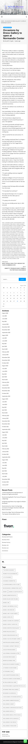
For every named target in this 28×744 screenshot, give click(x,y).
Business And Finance (7, 537)
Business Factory (6, 542)
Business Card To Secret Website (10, 613)
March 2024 (4, 379)
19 (10, 298)
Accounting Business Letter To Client (11, 584)
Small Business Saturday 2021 (15, 251)
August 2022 (5, 432)
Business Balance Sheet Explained (10, 599)
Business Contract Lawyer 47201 (10, 624)
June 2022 (4, 437)
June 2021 (4, 465)
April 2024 (4, 377)
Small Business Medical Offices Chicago (12, 715)
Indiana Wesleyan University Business (11, 664)
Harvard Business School (15, 244)
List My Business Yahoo (8, 671)
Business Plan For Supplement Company (12, 638)
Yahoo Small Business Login (13, 258)
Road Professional (19, 178)
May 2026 (4, 321)
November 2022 (6, 424)
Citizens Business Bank (10, 240)
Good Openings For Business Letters (11, 653)
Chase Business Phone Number (12, 238)
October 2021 (5, 454)
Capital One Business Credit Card (13, 234)
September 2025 (6, 332)
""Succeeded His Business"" (9, 570)
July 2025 (4, 338)
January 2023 (5, 418)
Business (5, 591)
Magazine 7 (15, 741)
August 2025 (5, 335)
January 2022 (5, 451)
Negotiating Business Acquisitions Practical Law (14, 686)
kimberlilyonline (6, 736)
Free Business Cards (15, 242)
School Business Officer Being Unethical (12, 696)
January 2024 (5, 385)
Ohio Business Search (18, 248)
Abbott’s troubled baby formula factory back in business (15, 268)
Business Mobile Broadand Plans (10, 635)
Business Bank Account (11, 227)
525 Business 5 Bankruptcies (9, 580)
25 (7, 301)
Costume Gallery (8, 68)
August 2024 (5, 365)
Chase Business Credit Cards (17, 235)
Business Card (6, 602)
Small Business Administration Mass (11, 700)
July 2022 (4, 435)
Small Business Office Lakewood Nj (11, 718)
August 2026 (5, 313)
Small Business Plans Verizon (9, 722)
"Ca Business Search (9, 222)
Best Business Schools (11, 225)
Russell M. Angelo (9, 41)
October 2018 (5, 482)
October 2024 (5, 363)
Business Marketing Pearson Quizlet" (11, 628)
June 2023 (4, 404)
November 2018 (6, 479)
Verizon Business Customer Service (10, 255)
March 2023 (4, 413)
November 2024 (6, 360)
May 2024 (4, 374)
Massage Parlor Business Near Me (14, 245)
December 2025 (6, 327)
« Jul (3, 306)
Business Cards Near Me (12, 229)
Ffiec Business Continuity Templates (11, 646)
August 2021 (5, 460)
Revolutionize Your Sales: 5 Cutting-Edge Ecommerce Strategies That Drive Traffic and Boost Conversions (13, 507)
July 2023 (4, 401)
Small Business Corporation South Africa (12, 707)
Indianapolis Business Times (9, 660)
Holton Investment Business (9, 657)
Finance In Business (6, 242)
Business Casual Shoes (10, 231)
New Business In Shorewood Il (9, 693)
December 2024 (6, 357)
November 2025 (6, 330)
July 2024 (4, 368)
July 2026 (4, 316)
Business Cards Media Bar (8, 609)
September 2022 (6, 429)
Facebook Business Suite (17, 241)
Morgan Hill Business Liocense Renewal (12, 678)
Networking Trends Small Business (11, 689)
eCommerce (5, 550)
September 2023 (6, 396)
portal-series (5, 734)
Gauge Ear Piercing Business (9, 649)
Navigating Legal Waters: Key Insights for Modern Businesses (14, 502)
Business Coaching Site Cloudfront (11, 620)
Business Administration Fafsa (10, 595)
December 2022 (6, 421)
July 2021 (4, 462)
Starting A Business (6, 252)
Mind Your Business (21, 247)
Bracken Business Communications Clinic (12, 588)
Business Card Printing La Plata (10, 606)
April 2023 (4, 410)
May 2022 (4, 440)
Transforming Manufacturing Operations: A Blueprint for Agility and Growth (12, 493)
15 (20, 295)
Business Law (5, 548)
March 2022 (4, 446)
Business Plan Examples (11, 232)
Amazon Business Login (19, 222)
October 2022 (5, 426)
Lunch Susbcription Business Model (11, 675)
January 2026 (5, 324)
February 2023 (5, 415)
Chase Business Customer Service (9, 237)
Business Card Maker (10, 228)
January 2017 (5, 485)
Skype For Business (15, 250)
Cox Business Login (20, 240)
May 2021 (4, 468)
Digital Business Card (7, 241)
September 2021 (6, 457)
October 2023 (5, 393)
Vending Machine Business (19, 254)
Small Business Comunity (8, 704)
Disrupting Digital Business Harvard (11, 642)
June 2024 (4, 371)
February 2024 (5, 382)
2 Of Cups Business (7, 577)
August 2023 (5, 399)
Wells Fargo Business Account (12, 257)
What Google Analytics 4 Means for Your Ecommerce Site (13, 263)
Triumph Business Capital (7, 254)
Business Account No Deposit (15, 591)
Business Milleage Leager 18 (9, 631)
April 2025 (4, 346)
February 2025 (5, 352)
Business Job (5, 545)
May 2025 (4, 343)
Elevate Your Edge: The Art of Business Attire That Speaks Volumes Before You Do (13, 513)
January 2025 (5, 354)
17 (3, 298)
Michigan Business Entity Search (9, 247)
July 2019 (4, 476)
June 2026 (4, 318)
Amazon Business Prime (7, 224)
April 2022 (4, 443)
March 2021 (4, 473)
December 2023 (6, 388)
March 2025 (4, 349)
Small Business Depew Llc (8, 711)
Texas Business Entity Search (17, 252)
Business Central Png (8, 617)
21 (17, 298)
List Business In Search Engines (10, 667)
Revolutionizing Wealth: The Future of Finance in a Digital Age (14, 498)
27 (14, 301)
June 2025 (4, 341)
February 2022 (5, 449)
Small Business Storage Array (10, 725)
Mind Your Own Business (7, 248)
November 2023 (6, 390)
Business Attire (7, 27)
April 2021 (4, 471)
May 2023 (4, 407)
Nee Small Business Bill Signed (9, 682)
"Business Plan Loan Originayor (10, 573)
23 (24, 298)
